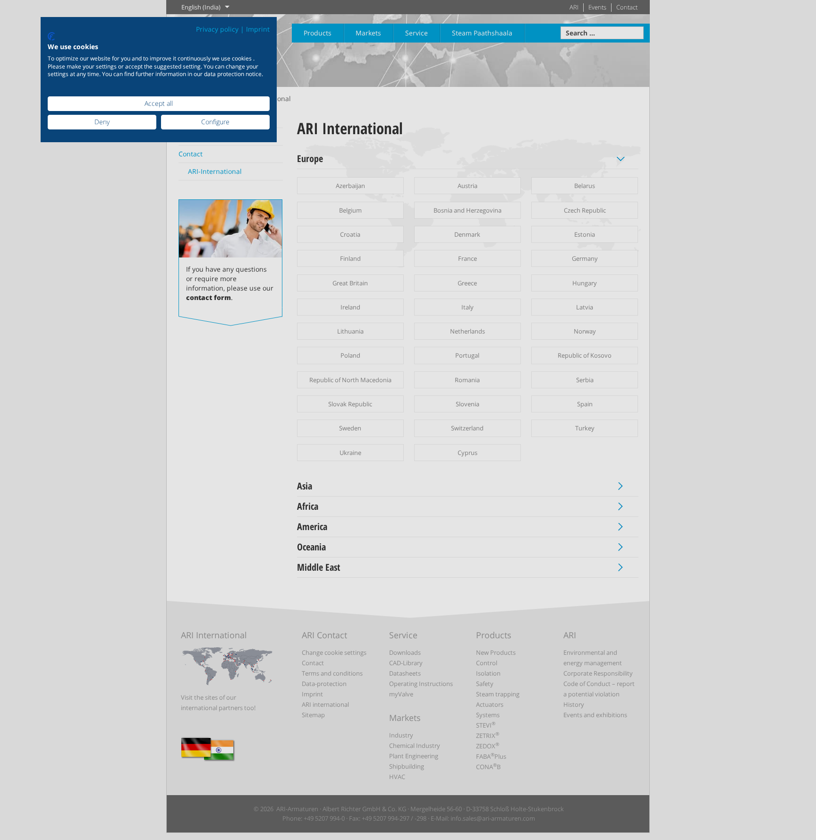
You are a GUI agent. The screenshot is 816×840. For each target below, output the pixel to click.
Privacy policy (217, 29)
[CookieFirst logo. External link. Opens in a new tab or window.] (51, 36)
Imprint (258, 29)
